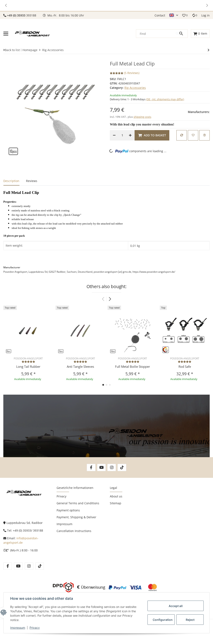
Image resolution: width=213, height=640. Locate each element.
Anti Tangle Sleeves (80, 366)
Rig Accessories (135, 88)
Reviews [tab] (31, 181)
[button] (6, 5)
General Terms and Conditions (78, 503)
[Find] (181, 33)
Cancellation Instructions (74, 531)
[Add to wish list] (193, 135)
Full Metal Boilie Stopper (132, 366)
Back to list (12, 50)
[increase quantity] (130, 135)
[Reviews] (28, 361)
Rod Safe (184, 366)
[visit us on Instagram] (111, 467)
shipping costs (142, 117)
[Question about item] (204, 135)
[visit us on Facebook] (91, 467)
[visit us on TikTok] (122, 467)
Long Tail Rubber (28, 366)
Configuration (163, 619)
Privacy (35, 627)
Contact (160, 15)
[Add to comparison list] (181, 135)
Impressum (17, 627)
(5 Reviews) (131, 73)
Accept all (176, 606)
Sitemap (115, 503)
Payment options (68, 510)
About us (116, 496)
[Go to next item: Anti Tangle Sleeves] (208, 50)
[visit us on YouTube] (101, 467)
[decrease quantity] (114, 135)
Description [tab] (11, 181)
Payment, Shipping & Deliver (76, 517)
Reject (190, 619)
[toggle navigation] (5, 33)
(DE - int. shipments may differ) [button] (165, 99)
